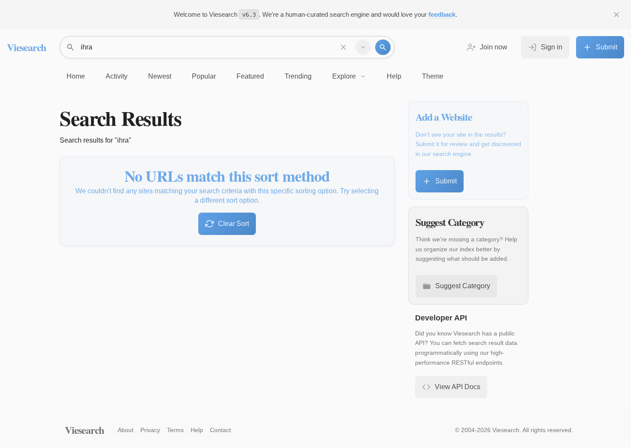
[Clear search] (343, 47)
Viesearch (26, 47)
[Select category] (363, 47)
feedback (441, 14)
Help (197, 430)
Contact (220, 430)
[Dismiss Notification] (616, 14)
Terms (175, 430)
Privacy (150, 430)
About (125, 430)
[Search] (383, 47)
